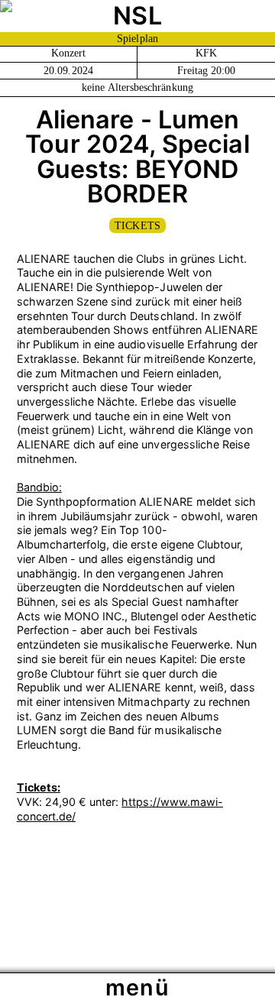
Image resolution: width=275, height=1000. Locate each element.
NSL (137, 16)
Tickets (137, 225)
